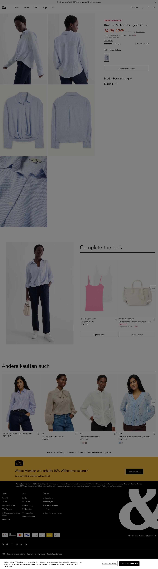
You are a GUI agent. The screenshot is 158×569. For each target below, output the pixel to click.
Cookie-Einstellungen (109, 563)
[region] (79, 564)
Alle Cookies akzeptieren (129, 563)
